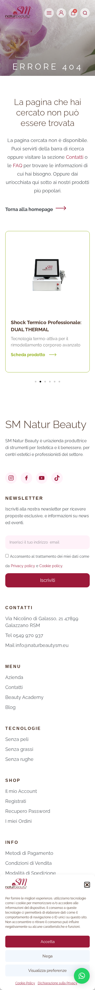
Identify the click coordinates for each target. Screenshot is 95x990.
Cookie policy (50, 566)
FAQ (18, 165)
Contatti (74, 157)
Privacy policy (23, 566)
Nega (47, 956)
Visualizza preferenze (47, 970)
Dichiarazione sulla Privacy (57, 983)
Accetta (48, 941)
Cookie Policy (25, 983)
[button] (87, 884)
